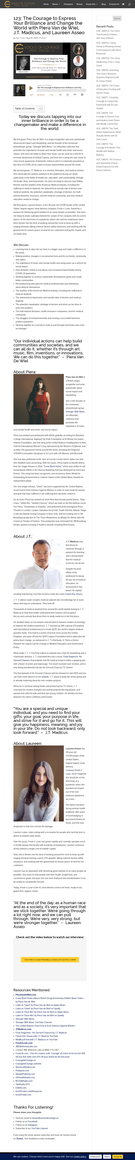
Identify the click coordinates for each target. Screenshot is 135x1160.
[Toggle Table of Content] (39, 109)
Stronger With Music (75, 412)
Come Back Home (52, 466)
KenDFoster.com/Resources (29, 1091)
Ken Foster (20, 38)
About (55, 4)
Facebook (32, 1121)
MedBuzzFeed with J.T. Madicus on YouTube (37, 1039)
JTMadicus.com (23, 1029)
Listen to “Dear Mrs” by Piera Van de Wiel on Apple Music (42, 1012)
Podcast (42, 38)
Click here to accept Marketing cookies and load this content (50, 960)
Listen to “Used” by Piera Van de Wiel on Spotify (38, 1008)
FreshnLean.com (24, 1043)
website (45, 677)
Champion (68, 4)
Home (46, 4)
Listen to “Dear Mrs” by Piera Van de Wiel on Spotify (40, 1015)
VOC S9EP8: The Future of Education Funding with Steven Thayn (108, 89)
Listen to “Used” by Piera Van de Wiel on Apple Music (40, 1005)
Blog (104, 4)
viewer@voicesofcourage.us (45, 1118)
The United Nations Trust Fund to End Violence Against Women (45, 1026)
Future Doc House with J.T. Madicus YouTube (37, 1036)
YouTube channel (39, 1128)
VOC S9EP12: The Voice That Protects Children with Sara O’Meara (108, 34)
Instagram (32, 1125)
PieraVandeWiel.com (26, 995)
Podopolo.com (22, 1070)
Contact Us (114, 4)
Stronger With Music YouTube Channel (34, 1022)
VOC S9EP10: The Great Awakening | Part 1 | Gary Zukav (108, 62)
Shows (79, 4)
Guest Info (90, 4)
